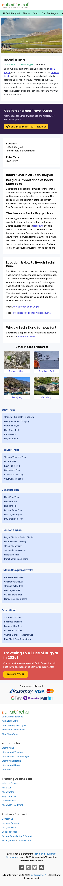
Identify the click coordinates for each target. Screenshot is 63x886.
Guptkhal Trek (11, 634)
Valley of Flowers (10, 783)
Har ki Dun (6, 787)
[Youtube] (41, 867)
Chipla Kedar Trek (13, 546)
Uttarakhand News (11, 765)
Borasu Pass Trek (13, 510)
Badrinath (19, 805)
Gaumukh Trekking (13, 478)
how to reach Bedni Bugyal (26, 306)
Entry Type (12, 157)
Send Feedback (9, 831)
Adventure (22, 336)
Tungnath (18, 417)
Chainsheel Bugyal (13, 581)
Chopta (8, 417)
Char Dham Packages (12, 716)
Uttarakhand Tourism (12, 752)
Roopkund (38, 225)
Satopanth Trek (12, 470)
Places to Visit (30, 13)
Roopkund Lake (17, 371)
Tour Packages (49, 13)
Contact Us (7, 818)
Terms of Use (24, 840)
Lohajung (17, 397)
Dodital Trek (10, 461)
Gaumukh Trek (9, 800)
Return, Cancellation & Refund (17, 836)
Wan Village (46, 397)
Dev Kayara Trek (12, 590)
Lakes (32, 336)
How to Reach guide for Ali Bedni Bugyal (31, 312)
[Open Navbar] (59, 5)
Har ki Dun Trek (11, 497)
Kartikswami (10, 434)
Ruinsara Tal (10, 505)
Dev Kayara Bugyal (13, 514)
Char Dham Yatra (10, 734)
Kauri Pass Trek (12, 465)
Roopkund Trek (46, 371)
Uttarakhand (9, 64)
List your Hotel (9, 827)
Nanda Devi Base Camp (15, 599)
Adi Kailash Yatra (10, 721)
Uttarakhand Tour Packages (16, 756)
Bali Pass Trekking (13, 621)
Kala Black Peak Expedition (17, 639)
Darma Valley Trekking (15, 541)
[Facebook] (21, 867)
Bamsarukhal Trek (13, 626)
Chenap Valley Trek (14, 586)
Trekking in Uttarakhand (13, 729)
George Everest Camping (17, 421)
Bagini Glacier (11, 537)
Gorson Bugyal (11, 425)
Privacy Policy (8, 840)
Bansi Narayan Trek (14, 577)
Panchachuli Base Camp (16, 559)
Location (11, 143)
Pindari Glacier (27, 537)
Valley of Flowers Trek (15, 457)
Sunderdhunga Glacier (15, 550)
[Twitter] (34, 867)
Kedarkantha (10, 501)
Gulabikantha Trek (13, 594)
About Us (6, 769)
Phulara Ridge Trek (13, 518)
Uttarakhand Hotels (11, 760)
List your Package (11, 823)
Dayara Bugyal (11, 438)
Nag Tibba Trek (12, 430)
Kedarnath (7, 805)
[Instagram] (28, 867)
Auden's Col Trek (12, 617)
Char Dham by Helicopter (14, 725)
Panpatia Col (26, 634)
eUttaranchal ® (38, 874)
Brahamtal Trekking (14, 474)
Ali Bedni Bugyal (11, 13)
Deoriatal (29, 417)
